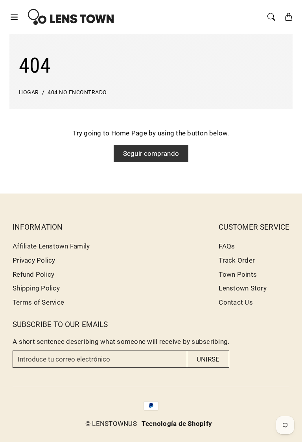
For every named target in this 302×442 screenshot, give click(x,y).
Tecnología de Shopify (177, 423)
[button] (16, 16)
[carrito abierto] (288, 17)
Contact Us (236, 302)
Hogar (29, 92)
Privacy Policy (34, 260)
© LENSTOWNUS (111, 423)
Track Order (237, 260)
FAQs (227, 246)
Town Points (238, 274)
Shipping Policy (36, 288)
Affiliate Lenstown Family (51, 246)
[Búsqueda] (271, 17)
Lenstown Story (243, 288)
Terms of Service (38, 302)
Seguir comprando (151, 153)
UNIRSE (208, 359)
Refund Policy (33, 274)
